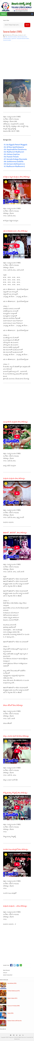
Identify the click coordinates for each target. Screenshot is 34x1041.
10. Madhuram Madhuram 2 (14, 166)
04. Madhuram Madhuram (14, 152)
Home (3, 14)
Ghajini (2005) (10, 1013)
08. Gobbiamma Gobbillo (13, 161)
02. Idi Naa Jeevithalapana (14, 147)
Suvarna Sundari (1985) (12, 31)
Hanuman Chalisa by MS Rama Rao (15, 1020)
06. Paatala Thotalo (11, 156)
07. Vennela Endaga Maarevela (15, 159)
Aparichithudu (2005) (12, 983)
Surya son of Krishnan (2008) (14, 1005)
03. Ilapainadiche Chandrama (15, 149)
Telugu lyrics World (13, 1037)
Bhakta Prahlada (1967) (12, 998)
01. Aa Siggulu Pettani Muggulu (15, 144)
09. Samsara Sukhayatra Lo (14, 164)
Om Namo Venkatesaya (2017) (14, 991)
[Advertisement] (17, 60)
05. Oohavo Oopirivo (12, 154)
